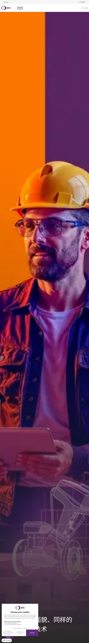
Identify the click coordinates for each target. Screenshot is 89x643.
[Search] (83, 8)
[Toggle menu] (87, 8)
